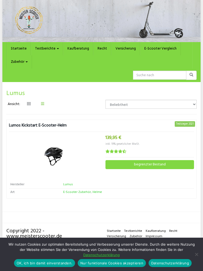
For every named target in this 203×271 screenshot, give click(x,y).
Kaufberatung (78, 49)
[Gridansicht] (29, 104)
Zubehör (18, 62)
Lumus (68, 184)
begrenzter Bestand (150, 164)
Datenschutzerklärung (101, 255)
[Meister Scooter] (101, 21)
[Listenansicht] (43, 104)
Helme (97, 192)
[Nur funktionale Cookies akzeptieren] (196, 254)
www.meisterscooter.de (34, 236)
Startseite (19, 49)
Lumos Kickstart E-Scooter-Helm (38, 125)
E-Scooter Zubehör (77, 192)
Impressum (154, 236)
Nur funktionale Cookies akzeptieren (111, 263)
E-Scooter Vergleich (160, 49)
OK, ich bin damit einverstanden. (44, 263)
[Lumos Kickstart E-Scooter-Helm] (53, 156)
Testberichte (45, 49)
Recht (102, 49)
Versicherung (126, 49)
